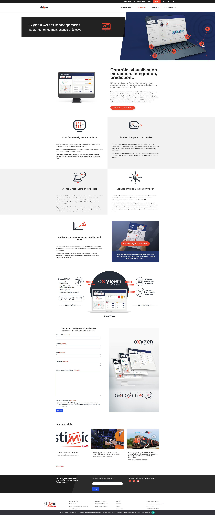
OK (153, 512)
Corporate (102, 456)
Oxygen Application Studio (101, 506)
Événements (68, 455)
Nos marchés (126, 7)
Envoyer (59, 410)
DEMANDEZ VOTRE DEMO (122, 107)
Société (154, 7)
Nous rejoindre (139, 1)
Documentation (170, 7)
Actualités (127, 1)
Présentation (118, 503)
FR (149, 1)
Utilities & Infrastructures (74, 508)
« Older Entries (60, 466)
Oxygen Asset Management (101, 503)
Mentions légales (150, 506)
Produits (141, 7)
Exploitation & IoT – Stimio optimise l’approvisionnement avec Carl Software (106, 453)
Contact (157, 1)
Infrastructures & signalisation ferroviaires (78, 506)
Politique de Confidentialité (152, 508)
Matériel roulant (72, 503)
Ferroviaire (75, 455)
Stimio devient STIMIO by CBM (68, 452)
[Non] (213, 512)
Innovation (118, 506)
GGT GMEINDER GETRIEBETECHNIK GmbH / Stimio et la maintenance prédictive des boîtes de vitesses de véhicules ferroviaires (142, 455)
